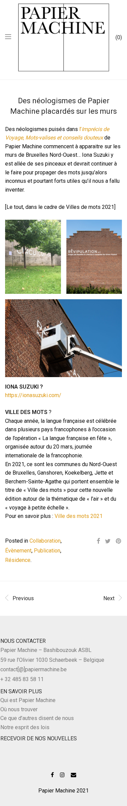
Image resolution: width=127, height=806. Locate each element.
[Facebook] (52, 774)
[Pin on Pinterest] (119, 541)
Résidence (17, 560)
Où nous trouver (19, 709)
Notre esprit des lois (24, 727)
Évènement (18, 550)
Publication (47, 550)
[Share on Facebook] (98, 541)
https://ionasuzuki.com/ (33, 395)
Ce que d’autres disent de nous (37, 718)
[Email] (73, 774)
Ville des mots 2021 (79, 516)
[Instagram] (62, 774)
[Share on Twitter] (108, 541)
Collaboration (45, 541)
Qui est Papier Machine (28, 700)
